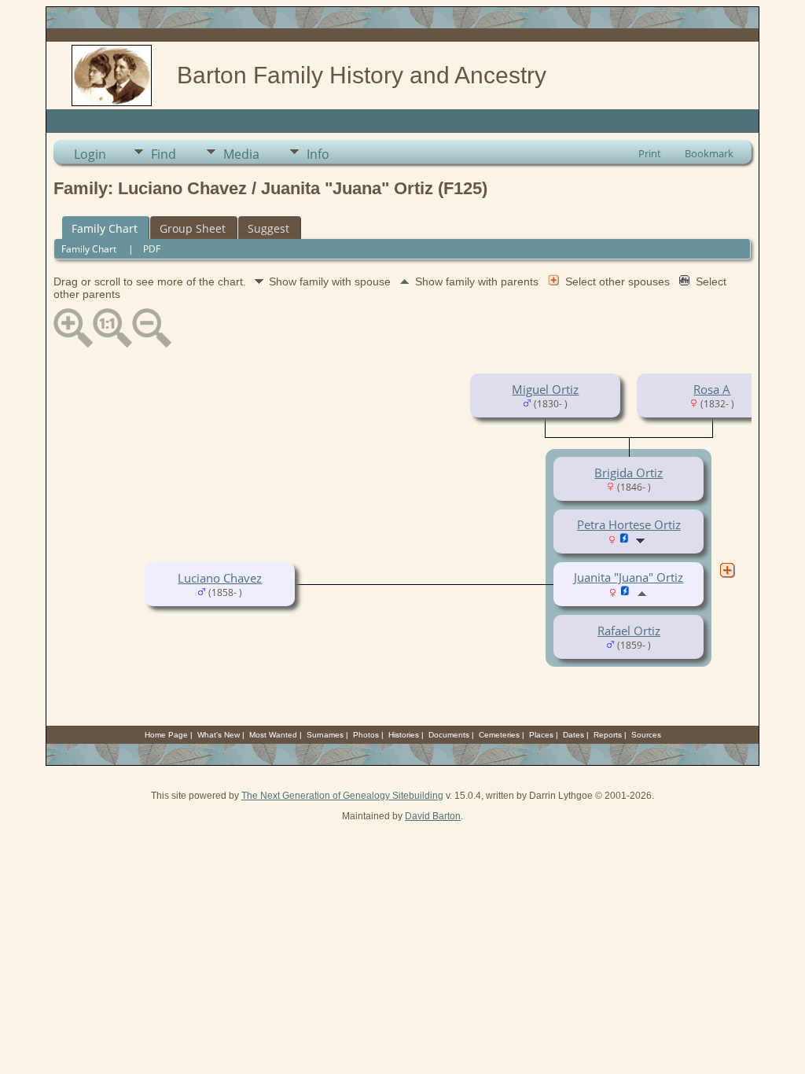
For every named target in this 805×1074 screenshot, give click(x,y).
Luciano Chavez (220, 578)
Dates (573, 734)
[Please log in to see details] (624, 539)
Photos (366, 734)
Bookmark (709, 153)
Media (241, 154)
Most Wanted (273, 734)
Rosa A (711, 389)
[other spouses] (727, 570)
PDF (151, 249)
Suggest (268, 228)
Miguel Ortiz (545, 389)
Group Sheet (193, 228)
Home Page (166, 734)
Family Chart (105, 228)
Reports (608, 734)
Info (318, 154)
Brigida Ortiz (628, 472)
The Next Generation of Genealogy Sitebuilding (342, 795)
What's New (218, 734)
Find (163, 154)
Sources (646, 734)
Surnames (325, 734)
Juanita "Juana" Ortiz (628, 577)
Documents (448, 734)
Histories (403, 734)
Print (649, 153)
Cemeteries (499, 734)
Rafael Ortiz (628, 630)
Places (541, 734)
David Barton (433, 816)
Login (90, 154)
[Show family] (642, 539)
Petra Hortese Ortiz (629, 524)
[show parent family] (641, 592)
